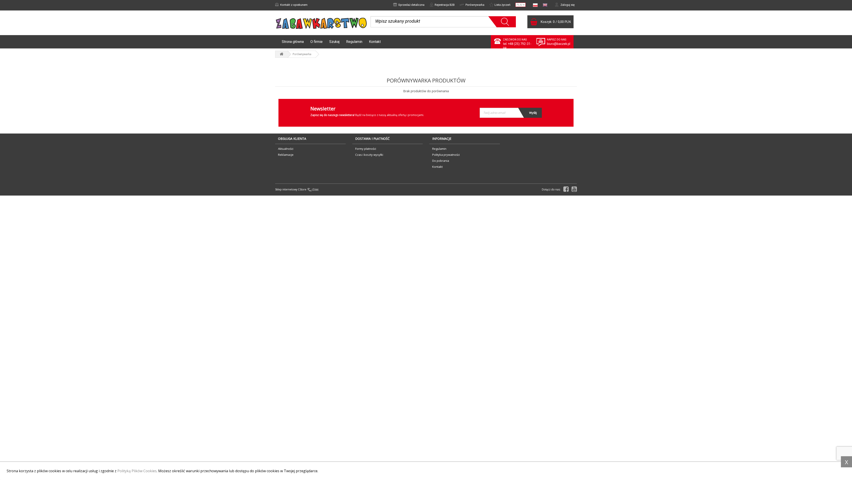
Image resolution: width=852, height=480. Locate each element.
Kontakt (375, 42)
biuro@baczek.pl (558, 44)
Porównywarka (474, 4)
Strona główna (293, 42)
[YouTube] (574, 189)
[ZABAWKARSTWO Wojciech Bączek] (281, 54)
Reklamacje (286, 155)
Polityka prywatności (446, 155)
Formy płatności (365, 149)
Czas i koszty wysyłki (369, 155)
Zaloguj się (567, 4)
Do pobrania (440, 161)
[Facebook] (566, 189)
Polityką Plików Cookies (137, 470)
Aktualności (285, 149)
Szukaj (334, 42)
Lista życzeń (502, 4)
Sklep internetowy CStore (290, 189)
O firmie (316, 42)
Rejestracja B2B (445, 4)
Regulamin (354, 42)
